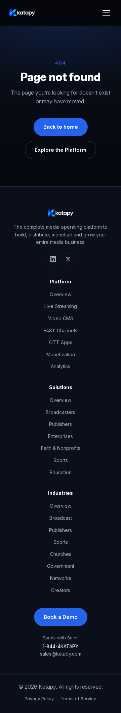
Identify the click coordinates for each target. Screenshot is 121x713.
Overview (60, 294)
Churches (60, 554)
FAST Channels (60, 330)
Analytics (60, 366)
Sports (60, 460)
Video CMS (60, 318)
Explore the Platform (60, 150)
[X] (68, 259)
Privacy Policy (39, 698)
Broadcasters (60, 412)
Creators (60, 590)
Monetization (60, 354)
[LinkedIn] (53, 259)
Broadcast (60, 518)
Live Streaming (60, 306)
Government (60, 566)
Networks (60, 578)
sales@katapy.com (60, 654)
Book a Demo (61, 617)
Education (61, 472)
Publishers (60, 424)
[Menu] (106, 13)
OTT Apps (60, 342)
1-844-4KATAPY (60, 646)
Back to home (60, 127)
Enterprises (60, 436)
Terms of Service (78, 698)
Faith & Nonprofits (60, 448)
